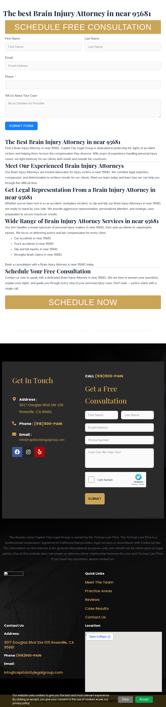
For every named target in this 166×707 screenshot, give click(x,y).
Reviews (92, 599)
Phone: (10, 655)
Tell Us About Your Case (21, 95)
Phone (9, 76)
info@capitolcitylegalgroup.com (41, 439)
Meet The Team (99, 582)
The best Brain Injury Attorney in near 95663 (44, 331)
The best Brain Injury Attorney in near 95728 (121, 331)
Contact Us (95, 617)
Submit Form (21, 125)
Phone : (26, 423)
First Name (12, 38)
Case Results (97, 608)
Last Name (92, 38)
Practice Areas (98, 590)
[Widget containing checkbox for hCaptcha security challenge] (115, 479)
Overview (83, 331)
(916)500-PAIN (48, 423)
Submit (94, 498)
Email (9, 57)
